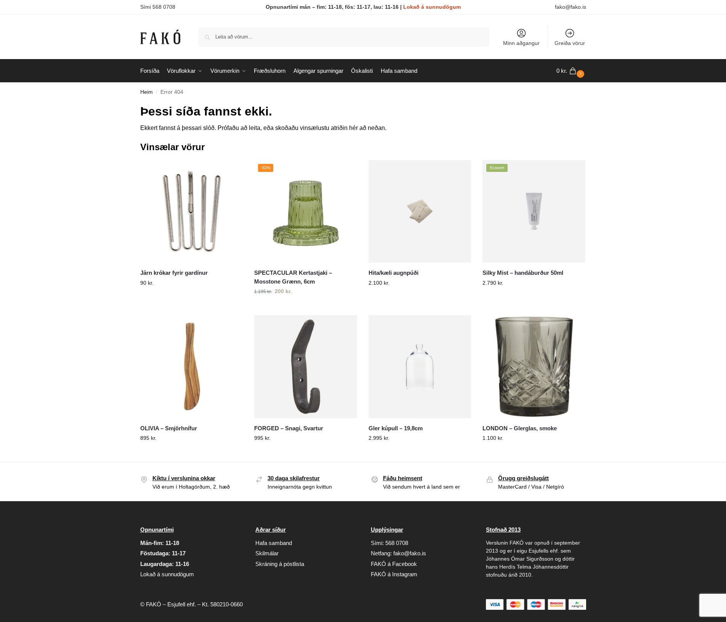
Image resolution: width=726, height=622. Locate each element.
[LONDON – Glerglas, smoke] (533, 366)
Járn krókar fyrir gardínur (174, 272)
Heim (146, 92)
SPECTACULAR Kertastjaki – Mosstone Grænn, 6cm (293, 277)
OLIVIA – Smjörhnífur (168, 428)
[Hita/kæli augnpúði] (420, 211)
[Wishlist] (231, 171)
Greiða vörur (570, 43)
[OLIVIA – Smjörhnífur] (191, 366)
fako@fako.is (570, 7)
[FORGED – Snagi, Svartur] (305, 366)
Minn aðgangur (521, 43)
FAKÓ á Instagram (394, 574)
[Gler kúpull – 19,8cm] (420, 366)
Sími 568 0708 (157, 7)
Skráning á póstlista (279, 564)
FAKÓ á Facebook (394, 564)
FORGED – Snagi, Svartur (288, 428)
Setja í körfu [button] (191, 299)
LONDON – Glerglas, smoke (519, 428)
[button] (571, 70)
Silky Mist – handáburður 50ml (522, 272)
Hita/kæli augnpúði (393, 272)
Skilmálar (267, 553)
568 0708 (396, 543)
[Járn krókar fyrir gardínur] (191, 211)
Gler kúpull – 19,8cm (396, 428)
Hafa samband (273, 543)
